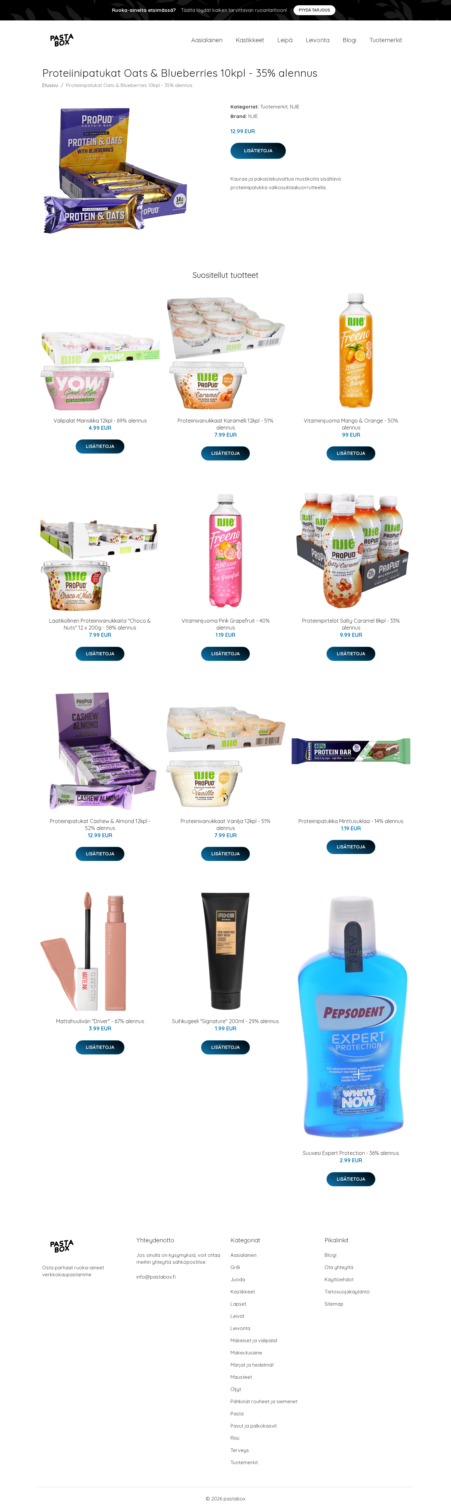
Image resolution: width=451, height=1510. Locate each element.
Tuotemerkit (385, 40)
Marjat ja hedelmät (252, 1365)
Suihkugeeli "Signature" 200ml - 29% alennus (225, 1021)
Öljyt (235, 1389)
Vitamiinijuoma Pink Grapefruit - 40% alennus (226, 624)
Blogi (349, 40)
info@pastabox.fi (156, 1277)
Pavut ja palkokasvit (253, 1426)
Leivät (237, 1316)
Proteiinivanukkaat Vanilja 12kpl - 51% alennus (225, 824)
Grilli (235, 1267)
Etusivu (50, 85)
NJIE (294, 107)
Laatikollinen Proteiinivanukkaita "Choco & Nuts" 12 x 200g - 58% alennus (100, 624)
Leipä (285, 40)
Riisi (234, 1438)
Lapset (238, 1304)
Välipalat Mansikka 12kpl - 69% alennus (100, 420)
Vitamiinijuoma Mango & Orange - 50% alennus (351, 424)
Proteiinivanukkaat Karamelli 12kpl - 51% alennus (225, 424)
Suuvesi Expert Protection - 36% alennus (351, 1153)
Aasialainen (207, 40)
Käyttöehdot (339, 1279)
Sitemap (334, 1304)
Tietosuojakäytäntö (347, 1291)
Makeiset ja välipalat (253, 1340)
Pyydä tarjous (314, 10)
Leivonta (318, 40)
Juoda (237, 1279)
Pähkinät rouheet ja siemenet (263, 1401)
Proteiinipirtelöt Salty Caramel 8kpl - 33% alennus (351, 624)
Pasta (237, 1413)
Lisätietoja (258, 151)
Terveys (239, 1450)
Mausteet (241, 1377)
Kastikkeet (250, 40)
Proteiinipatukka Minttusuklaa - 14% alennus (350, 821)
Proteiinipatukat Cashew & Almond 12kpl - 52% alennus (100, 824)
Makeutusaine (246, 1352)
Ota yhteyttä (339, 1267)
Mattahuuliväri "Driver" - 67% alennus (100, 1021)
